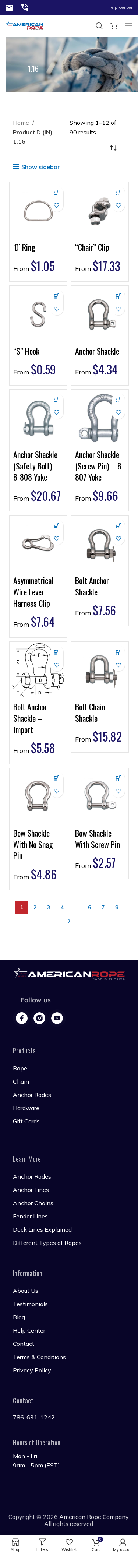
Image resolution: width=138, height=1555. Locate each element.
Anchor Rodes (32, 1094)
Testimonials (30, 1304)
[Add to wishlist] (56, 205)
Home (22, 122)
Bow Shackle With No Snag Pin (33, 844)
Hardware (26, 1108)
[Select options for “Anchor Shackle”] (118, 295)
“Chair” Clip (92, 247)
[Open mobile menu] (128, 25)
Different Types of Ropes (47, 1242)
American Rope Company (93, 1516)
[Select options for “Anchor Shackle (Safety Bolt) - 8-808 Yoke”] (56, 399)
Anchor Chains (33, 1203)
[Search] (99, 25)
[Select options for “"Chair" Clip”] (118, 192)
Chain (21, 1081)
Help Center (29, 1330)
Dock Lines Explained (42, 1229)
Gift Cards (26, 1121)
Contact (23, 1343)
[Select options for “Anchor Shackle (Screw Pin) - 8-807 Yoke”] (118, 399)
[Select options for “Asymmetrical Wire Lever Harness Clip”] (56, 525)
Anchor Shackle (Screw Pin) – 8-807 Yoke (99, 465)
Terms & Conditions (39, 1357)
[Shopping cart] (114, 25)
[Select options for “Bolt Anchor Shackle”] (118, 525)
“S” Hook (26, 351)
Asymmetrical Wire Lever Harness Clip (33, 591)
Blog (19, 1317)
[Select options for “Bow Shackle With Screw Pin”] (118, 778)
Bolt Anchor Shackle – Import (30, 718)
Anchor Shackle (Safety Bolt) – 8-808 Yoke (36, 465)
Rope (20, 1068)
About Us (25, 1290)
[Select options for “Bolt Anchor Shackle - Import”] (56, 651)
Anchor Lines (31, 1189)
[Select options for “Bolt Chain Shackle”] (118, 651)
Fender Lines (30, 1216)
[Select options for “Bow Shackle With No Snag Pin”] (56, 778)
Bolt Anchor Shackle (92, 586)
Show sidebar (40, 166)
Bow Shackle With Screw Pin (97, 838)
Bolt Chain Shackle (90, 712)
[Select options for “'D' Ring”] (56, 192)
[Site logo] (9, 7)
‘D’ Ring (24, 247)
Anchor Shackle (97, 351)
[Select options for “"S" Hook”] (56, 295)
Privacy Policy (32, 1370)
